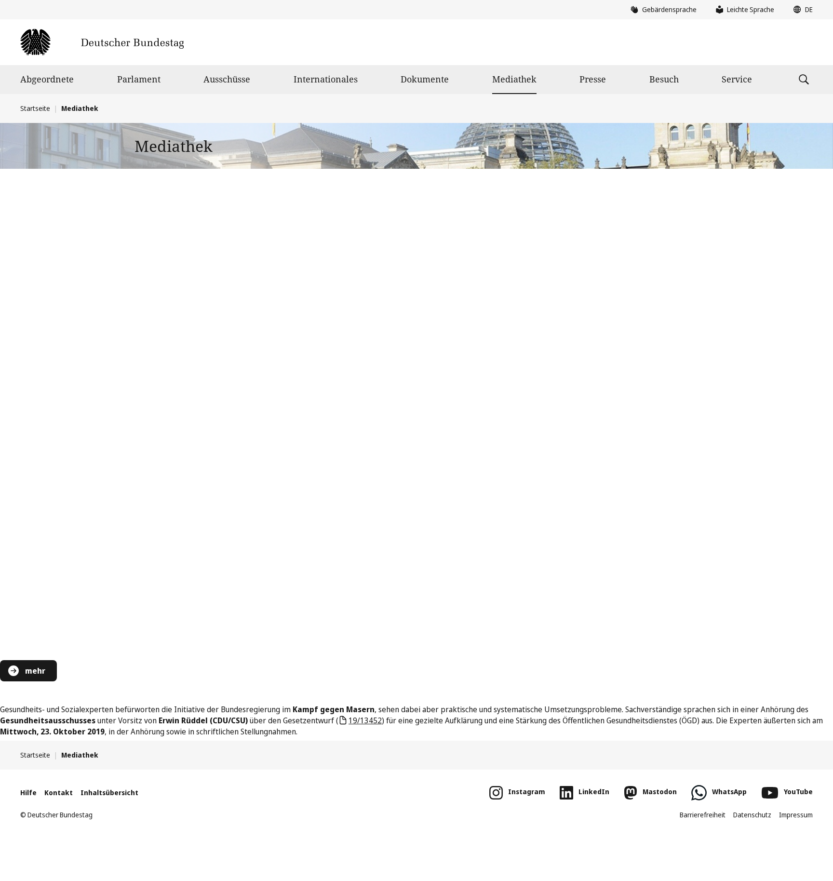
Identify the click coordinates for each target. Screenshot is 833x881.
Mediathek (514, 79)
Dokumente (425, 79)
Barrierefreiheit (703, 814)
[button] (801, 9)
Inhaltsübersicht (109, 792)
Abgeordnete (47, 79)
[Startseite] (102, 42)
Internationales (326, 79)
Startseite (35, 108)
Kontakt (58, 792)
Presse (592, 79)
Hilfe (28, 792)
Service (737, 79)
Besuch (664, 79)
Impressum (796, 814)
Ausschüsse (226, 79)
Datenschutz (752, 814)
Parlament (139, 79)
